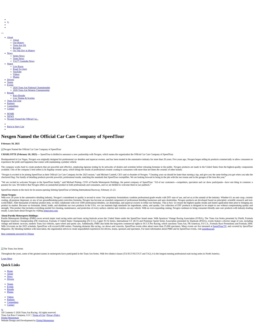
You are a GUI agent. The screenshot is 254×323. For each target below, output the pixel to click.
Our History (18, 42)
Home (10, 271)
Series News (19, 56)
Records (17, 48)
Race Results (19, 95)
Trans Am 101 (19, 45)
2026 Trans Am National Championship (31, 87)
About (10, 37)
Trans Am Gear (14, 100)
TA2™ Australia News (23, 61)
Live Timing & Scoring (24, 98)
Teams (10, 82)
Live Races (18, 66)
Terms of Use (38, 315)
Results (10, 93)
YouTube (17, 71)
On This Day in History (24, 50)
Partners (11, 103)
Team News (18, 58)
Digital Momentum (10, 318)
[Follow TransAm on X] (8, 22)
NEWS (10, 116)
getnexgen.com (51, 210)
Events (10, 85)
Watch (10, 64)
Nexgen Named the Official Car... (22, 119)
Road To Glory (20, 69)
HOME (10, 113)
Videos (16, 74)
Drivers (10, 79)
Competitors (12, 106)
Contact (10, 108)
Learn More (6, 258)
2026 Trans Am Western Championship (31, 90)
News (9, 53)
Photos (16, 77)
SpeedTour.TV (219, 226)
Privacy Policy (53, 315)
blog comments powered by (17, 234)
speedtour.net (208, 229)
